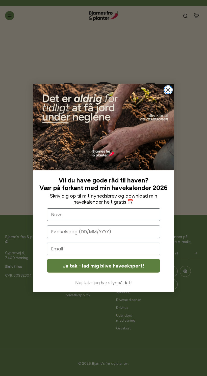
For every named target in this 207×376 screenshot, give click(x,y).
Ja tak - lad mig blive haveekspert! (103, 266)
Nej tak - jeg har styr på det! (103, 282)
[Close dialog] (168, 90)
